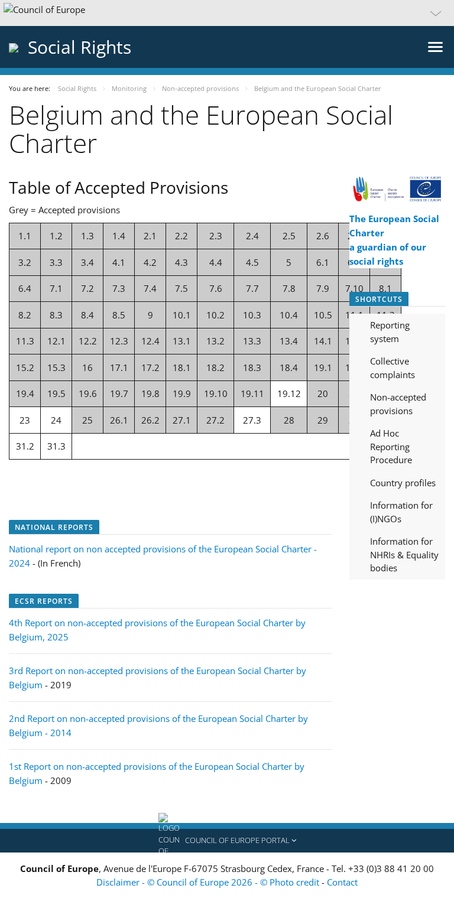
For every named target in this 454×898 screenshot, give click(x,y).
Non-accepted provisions (398, 404)
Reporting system (390, 331)
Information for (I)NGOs (401, 512)
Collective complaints (392, 367)
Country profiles (403, 483)
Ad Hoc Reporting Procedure (391, 446)
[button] (227, 13)
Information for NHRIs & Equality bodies (404, 554)
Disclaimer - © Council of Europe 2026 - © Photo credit (209, 882)
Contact (342, 882)
